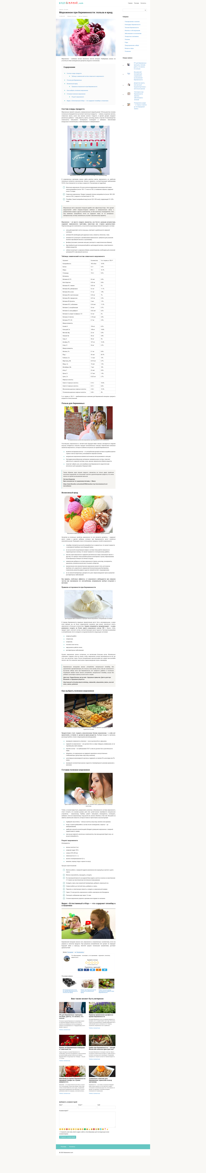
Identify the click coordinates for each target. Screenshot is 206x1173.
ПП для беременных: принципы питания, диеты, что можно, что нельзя (71, 1016)
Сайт (98, 1105)
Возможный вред (72, 83)
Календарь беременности (132, 24)
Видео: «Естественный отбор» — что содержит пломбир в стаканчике (87, 101)
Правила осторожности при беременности (84, 86)
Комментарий (63, 1110)
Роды (126, 42)
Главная (130, 3)
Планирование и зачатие (132, 21)
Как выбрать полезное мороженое (77, 90)
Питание (66, 9)
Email (80, 1105)
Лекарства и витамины (132, 36)
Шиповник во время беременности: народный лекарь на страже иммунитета (72, 1080)
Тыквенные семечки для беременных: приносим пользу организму (100, 1080)
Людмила (70, 952)
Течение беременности (132, 27)
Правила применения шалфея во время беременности (101, 1015)
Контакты (143, 3)
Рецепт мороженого (78, 97)
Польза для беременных (74, 80)
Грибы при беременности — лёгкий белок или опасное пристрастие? (102, 1048)
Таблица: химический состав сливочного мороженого (88, 76)
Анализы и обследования (132, 30)
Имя (61, 1105)
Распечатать (80, 952)
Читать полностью (64, 1029)
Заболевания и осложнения (133, 33)
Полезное (128, 51)
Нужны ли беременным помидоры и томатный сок (72, 1048)
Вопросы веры (129, 48)
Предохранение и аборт (132, 45)
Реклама (136, 3)
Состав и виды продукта (74, 73)
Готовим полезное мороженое (76, 94)
